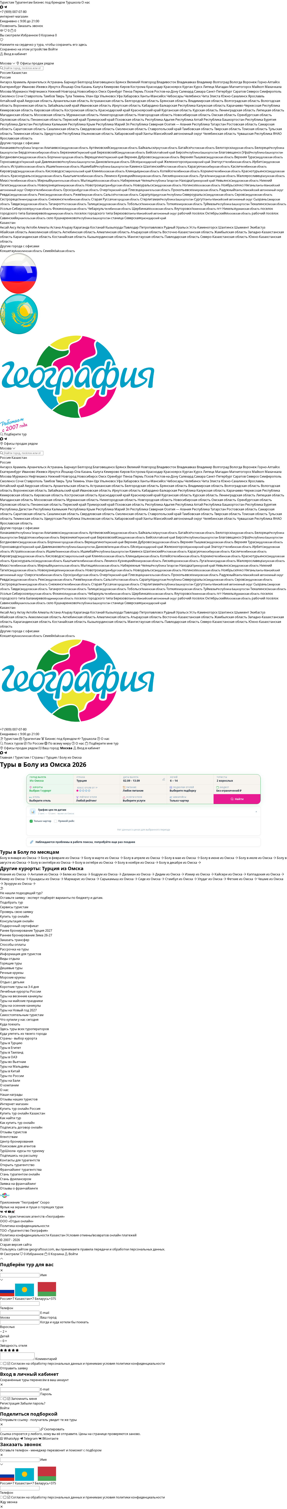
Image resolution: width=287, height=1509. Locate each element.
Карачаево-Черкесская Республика (253, 105)
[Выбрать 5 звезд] (89, 790)
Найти (239, 799)
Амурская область (39, 101)
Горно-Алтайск (269, 82)
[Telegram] (5, 7)
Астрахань (55, 82)
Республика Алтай (189, 119)
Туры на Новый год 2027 (18, 1010)
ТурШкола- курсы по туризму (22, 1151)
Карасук (209, 166)
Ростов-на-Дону (166, 91)
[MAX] (1, 7)
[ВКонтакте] (1, 1212)
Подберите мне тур (103, 743)
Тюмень (79, 96)
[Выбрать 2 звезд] (80, 790)
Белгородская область (142, 101)
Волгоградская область (242, 101)
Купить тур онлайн (14, 916)
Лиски (180, 176)
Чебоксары (175, 96)
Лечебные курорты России (20, 991)
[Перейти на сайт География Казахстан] (143, 314)
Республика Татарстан (209, 124)
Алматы (44, 227)
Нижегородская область (119, 115)
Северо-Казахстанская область (224, 237)
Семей (59, 251)
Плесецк (149, 190)
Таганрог (67, 204)
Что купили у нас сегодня (19, 1019)
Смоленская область (131, 129)
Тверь (60, 96)
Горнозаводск (20, 162)
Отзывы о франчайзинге (19, 1188)
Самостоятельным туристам (22, 1015)
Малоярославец (261, 176)
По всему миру (59, 743)
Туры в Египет (10, 1048)
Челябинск (192, 96)
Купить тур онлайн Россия (20, 1108)
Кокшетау (21, 251)
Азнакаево (21, 148)
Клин (108, 171)
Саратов (240, 91)
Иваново (29, 87)
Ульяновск (108, 96)
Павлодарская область (182, 237)
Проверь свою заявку (16, 912)
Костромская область (81, 110)
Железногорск (187, 162)
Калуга (98, 87)
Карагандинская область (32, 237)
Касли (249, 166)
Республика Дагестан (16, 124)
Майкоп (258, 87)
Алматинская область (114, 232)
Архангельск (37, 82)
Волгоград (221, 82)
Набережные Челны (149, 180)
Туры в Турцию (11, 1043)
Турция (51, 757)
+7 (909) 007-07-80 (13, 729)
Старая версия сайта (16, 1244)
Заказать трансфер (14, 940)
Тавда (29, 204)
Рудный (170, 227)
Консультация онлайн (17, 921)
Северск (253, 91)
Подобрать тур (11, 902)
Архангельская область (71, 101)
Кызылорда (114, 227)
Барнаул (71, 82)
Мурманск (20, 91)
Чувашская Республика (255, 133)
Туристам (7, 2)
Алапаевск (66, 148)
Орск (81, 190)
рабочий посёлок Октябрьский (214, 213)
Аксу (13, 227)
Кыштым (83, 176)
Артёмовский (113, 148)
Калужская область (211, 105)
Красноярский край (146, 110)
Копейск (180, 171)
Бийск (160, 152)
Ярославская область (16, 138)
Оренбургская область (254, 115)
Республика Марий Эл (113, 124)
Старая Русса (115, 199)
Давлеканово (68, 162)
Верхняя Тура (258, 157)
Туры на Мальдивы (14, 1066)
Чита (205, 96)
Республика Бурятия (260, 119)
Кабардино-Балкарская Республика (169, 105)
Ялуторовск (195, 208)
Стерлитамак (166, 199)
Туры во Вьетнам (13, 1062)
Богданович (23, 157)
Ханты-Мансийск (153, 96)
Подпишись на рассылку (18, 1155)
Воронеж (250, 82)
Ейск (146, 162)
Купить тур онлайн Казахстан (22, 1113)
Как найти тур (10, 1118)
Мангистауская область (146, 237)
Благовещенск (104, 82)
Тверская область (228, 129)
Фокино (70, 208)
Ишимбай (104, 166)
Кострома (138, 87)
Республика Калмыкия (50, 124)
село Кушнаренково (78, 218)
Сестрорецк (24, 199)
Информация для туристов (20, 954)
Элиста (215, 96)
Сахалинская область (63, 129)
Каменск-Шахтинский (158, 166)
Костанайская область (69, 237)
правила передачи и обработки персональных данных (122, 1249)
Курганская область (177, 110)
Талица (106, 204)
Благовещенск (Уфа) (251, 152)
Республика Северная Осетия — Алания (161, 124)
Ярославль (256, 96)
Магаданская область (17, 115)
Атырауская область (146, 232)
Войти (53, 49)
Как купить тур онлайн (17, 1123)
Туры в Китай (10, 1071)
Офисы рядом (20, 443)
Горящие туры (11, 963)
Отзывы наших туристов (18, 1099)
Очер (113, 190)
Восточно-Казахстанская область (188, 232)
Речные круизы (11, 973)
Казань (87, 87)
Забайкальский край (64, 105)
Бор (65, 157)
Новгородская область (155, 115)
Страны (37, 757)
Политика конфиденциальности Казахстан (32, 1235)
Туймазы (226, 204)
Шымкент (242, 227)
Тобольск (146, 204)
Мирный (58, 180)
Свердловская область (97, 129)
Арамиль (20, 82)
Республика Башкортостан (224, 119)
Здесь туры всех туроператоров (24, 1029)
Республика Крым (82, 124)
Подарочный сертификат (19, 926)
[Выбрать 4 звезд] (86, 790)
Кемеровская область (17, 110)
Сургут (223, 199)
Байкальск (157, 148)
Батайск (196, 148)
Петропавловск (151, 227)
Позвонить (8, 26)
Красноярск (173, 87)
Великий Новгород (142, 82)
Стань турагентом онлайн (20, 1174)
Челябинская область (220, 133)
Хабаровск (131, 96)
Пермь (138, 91)
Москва (6, 63)
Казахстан (19, 73)
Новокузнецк (61, 185)
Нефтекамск (38, 91)
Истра (28, 166)
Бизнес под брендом (49, 2)
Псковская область (130, 119)
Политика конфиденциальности (24, 1226)
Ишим (63, 166)
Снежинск (69, 199)
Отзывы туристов (13, 1132)
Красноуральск (36, 176)
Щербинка (152, 208)
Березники (78, 152)
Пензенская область (47, 119)
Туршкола (73, 2)
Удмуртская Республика (62, 133)
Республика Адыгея (160, 119)
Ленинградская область (237, 110)
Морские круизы (12, 977)
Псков (149, 91)
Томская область (255, 129)
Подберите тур (15, 434)
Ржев (88, 194)
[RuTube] (13, 1212)
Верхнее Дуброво (151, 157)
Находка (197, 180)
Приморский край (101, 119)
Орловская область (15, 119)
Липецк (209, 87)
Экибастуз (257, 227)
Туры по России (12, 1076)
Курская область (206, 110)
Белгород (85, 82)
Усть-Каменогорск (203, 227)
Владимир (205, 82)
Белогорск (235, 148)
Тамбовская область (198, 129)
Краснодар (155, 87)
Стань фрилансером (15, 1179)
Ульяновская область (98, 133)
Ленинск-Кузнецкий (132, 176)
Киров (125, 87)
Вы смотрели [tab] (10, 35)
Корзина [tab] (49, 35)
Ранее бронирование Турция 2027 (26, 930)
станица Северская (138, 218)
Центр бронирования (16, 1141)
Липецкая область (270, 110)
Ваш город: (57, 748)
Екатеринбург (11, 87)
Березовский (121, 152)
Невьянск (237, 180)
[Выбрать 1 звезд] (77, 790)
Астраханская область (107, 101)
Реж (55, 194)
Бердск (39, 152)
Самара (200, 91)
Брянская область (174, 101)
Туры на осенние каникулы (20, 1005)
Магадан (222, 87)
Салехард (186, 91)
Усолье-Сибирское (26, 208)
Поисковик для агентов (18, 1146)
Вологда (236, 82)
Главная (6, 757)
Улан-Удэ (93, 96)
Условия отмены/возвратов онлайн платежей (101, 1235)
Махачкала (273, 87)
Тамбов (50, 96)
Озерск (43, 190)
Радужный (251, 190)
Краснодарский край (114, 110)
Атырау (67, 227)
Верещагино (104, 157)
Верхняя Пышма (207, 157)
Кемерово (112, 87)
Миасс (18, 180)
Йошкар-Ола (71, 87)
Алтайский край (12, 101)
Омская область (224, 115)
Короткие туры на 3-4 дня (19, 987)
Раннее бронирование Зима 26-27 (26, 935)
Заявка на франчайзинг (18, 1183)
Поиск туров (13, 743)
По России (35, 743)
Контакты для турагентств (20, 1160)
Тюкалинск (268, 204)
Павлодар (131, 227)
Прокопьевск (194, 190)
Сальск (120, 194)
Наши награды (11, 1094)
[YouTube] (9, 1212)
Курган (188, 87)
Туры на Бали (10, 1080)
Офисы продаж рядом (36, 63)
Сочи (20, 96)
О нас (85, 2)
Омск (102, 91)
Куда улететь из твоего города (23, 1033)
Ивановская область (96, 105)
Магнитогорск (240, 87)
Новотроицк (108, 185)
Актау (21, 227)
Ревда (18, 194)
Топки (184, 204)
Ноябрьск (232, 185)
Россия (5, 73)
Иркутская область (127, 105)
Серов (253, 194)
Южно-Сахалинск (234, 96)
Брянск (121, 82)
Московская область (50, 115)
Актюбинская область (79, 232)
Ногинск (201, 185)
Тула (69, 96)
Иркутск (54, 87)
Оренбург (115, 91)
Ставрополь (34, 96)
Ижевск (42, 87)
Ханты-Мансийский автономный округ (173, 133)
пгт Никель (238, 208)
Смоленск (8, 96)
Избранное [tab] (30, 35)
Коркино (221, 171)
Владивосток (167, 82)
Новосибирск (87, 91)
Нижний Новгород (62, 91)
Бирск (197, 152)
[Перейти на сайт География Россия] (143, 273)
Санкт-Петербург (219, 91)
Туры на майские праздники (21, 1001)
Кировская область (49, 110)
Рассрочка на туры (14, 949)
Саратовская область (30, 129)
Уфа (120, 96)
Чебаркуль (109, 208)
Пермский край (75, 119)
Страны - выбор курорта (18, 1038)
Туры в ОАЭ (8, 1057)
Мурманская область (83, 115)
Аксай (5, 227)
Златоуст (231, 162)
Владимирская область (206, 101)
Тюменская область (28, 133)
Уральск (182, 227)
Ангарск (6, 82)
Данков (113, 162)
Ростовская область (242, 124)
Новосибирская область (192, 115)
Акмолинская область (45, 232)
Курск (198, 87)
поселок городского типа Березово (125, 213)
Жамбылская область (231, 232)
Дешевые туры (11, 968)
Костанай (97, 227)
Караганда (81, 227)
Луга (217, 176)
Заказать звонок (30, 26)
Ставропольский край (165, 129)
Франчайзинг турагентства (21, 1169)
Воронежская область (30, 105)
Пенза (128, 91)
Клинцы (142, 171)
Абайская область (14, 232)
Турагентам (24, 2)
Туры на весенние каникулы (21, 996)
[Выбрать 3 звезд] (83, 790)
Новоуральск (157, 185)
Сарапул (160, 194)
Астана (56, 227)
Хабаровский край (129, 133)
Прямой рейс (64, 821)
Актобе (32, 227)
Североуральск (208, 194)
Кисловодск (68, 171)
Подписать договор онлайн (21, 1127)
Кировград (22, 171)
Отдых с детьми (12, 982)
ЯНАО (277, 133)
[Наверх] (1, 1258)
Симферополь (271, 91)
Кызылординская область (107, 237)
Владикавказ (187, 82)
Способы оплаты (13, 944)
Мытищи (100, 180)
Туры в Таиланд (11, 1052)
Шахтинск (226, 227)
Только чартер (40, 821)
